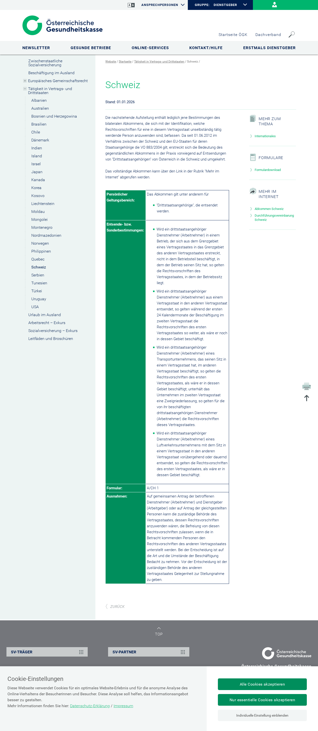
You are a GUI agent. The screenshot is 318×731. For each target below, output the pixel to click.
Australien (40, 108)
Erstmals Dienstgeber (269, 47)
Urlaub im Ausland (44, 314)
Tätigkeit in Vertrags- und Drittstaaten (50, 90)
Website (110, 61)
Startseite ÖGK (233, 34)
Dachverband (268, 34)
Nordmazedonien (46, 235)
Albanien (39, 100)
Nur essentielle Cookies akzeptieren (262, 700)
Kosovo (37, 195)
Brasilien (38, 124)
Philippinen (41, 251)
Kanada (38, 179)
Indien (36, 148)
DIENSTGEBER (225, 5)
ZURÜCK (117, 606)
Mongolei (39, 219)
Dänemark (40, 140)
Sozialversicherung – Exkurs (53, 330)
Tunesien (39, 283)
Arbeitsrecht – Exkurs (46, 322)
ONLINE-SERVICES (150, 47)
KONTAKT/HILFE (206, 47)
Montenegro (41, 227)
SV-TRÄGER (21, 652)
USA (35, 306)
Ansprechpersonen (159, 5)
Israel (36, 164)
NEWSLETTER (36, 47)
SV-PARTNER (124, 652)
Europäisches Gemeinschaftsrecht (58, 80)
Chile (35, 132)
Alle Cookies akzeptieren (262, 684)
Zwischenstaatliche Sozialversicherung (45, 63)
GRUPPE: (202, 5)
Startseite (125, 61)
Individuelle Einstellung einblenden (262, 715)
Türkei (36, 291)
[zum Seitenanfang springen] (306, 399)
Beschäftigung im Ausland (51, 72)
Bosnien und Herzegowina (54, 116)
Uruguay (38, 299)
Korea (36, 187)
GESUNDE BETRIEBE (91, 47)
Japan (36, 171)
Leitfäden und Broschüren (50, 338)
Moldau (38, 211)
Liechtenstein (42, 203)
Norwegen (40, 243)
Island (36, 156)
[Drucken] (306, 386)
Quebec (37, 259)
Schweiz (38, 267)
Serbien (37, 275)
